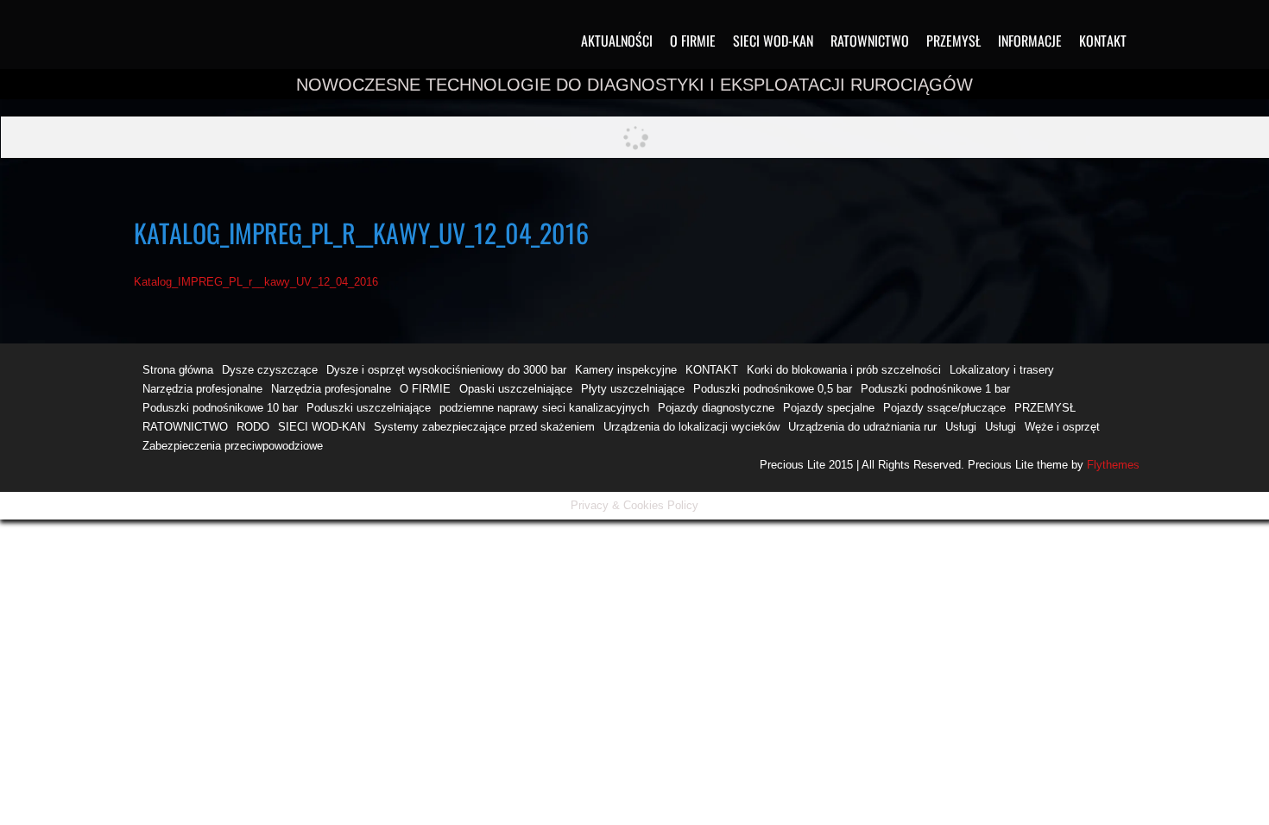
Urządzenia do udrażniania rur (862, 426)
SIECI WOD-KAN (773, 40)
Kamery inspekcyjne (626, 369)
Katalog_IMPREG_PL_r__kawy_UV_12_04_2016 (256, 281)
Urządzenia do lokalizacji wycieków (691, 426)
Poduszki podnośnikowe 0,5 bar (772, 388)
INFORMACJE (1030, 40)
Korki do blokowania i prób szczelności (844, 369)
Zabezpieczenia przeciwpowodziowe (232, 445)
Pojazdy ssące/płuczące (944, 407)
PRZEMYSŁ (953, 40)
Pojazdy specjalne (828, 407)
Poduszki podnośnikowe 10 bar (220, 407)
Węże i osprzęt (1062, 426)
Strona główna (177, 369)
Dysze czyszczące (270, 369)
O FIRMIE (693, 40)
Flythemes (1111, 464)
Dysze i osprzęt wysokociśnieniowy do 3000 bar (446, 369)
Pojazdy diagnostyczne (716, 407)
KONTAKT (1103, 40)
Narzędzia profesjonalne (202, 388)
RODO (253, 426)
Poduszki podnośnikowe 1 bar (935, 388)
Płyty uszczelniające (633, 388)
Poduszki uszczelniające (368, 407)
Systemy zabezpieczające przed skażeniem (484, 426)
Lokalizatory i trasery (1002, 369)
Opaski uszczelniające (515, 388)
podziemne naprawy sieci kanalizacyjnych (544, 407)
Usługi (960, 426)
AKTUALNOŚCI (617, 40)
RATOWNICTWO (869, 40)
